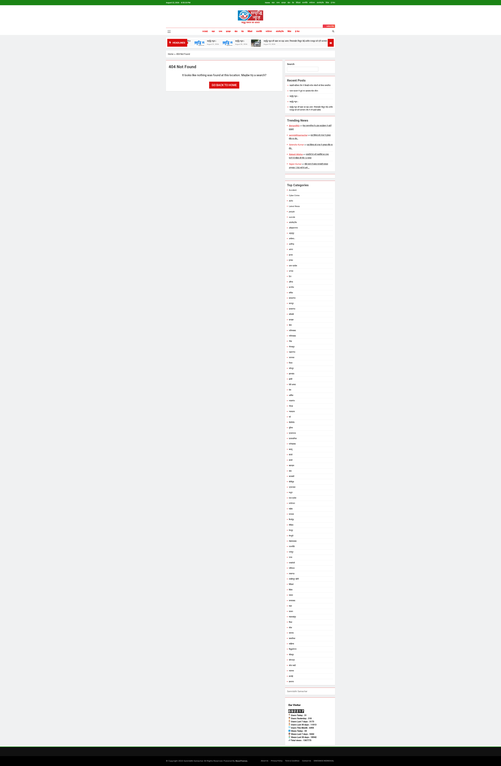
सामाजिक (292, 638)
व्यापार (291, 595)
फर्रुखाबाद (292, 444)
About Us (264, 761)
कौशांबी (291, 314)
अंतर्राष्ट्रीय (320, 3)
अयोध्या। (292, 238)
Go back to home (224, 85)
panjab (292, 211)
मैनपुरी (291, 536)
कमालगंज (292, 298)
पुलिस (291, 428)
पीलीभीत (291, 422)
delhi (291, 201)
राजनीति (305, 3)
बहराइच (291, 465)
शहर (273, 3)
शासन (291, 611)
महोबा (291, 509)
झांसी (290, 379)
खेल (289, 3)
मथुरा (291, 492)
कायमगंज (292, 309)
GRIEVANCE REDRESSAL (324, 761)
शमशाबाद (292, 600)
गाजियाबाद (292, 330)
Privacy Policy (276, 761)
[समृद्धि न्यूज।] (302, 43)
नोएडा (291, 406)
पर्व (290, 417)
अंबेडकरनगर (293, 228)
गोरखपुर (292, 347)
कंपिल (291, 293)
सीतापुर (291, 654)
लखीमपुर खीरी (294, 579)
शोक (290, 627)
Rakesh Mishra (296, 154)
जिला (290, 363)
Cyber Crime (294, 195)
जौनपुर (291, 368)
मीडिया (291, 525)
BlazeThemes (241, 761)
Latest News (294, 206)
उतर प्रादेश (293, 266)
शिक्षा (290, 622)
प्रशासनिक (293, 438)
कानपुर (291, 303)
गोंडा (290, 341)
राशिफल (292, 568)
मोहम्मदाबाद (293, 541)
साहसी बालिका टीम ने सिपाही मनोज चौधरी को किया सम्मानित (310, 85)
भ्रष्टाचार (292, 487)
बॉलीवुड (291, 482)
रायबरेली (292, 563)
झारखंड (291, 374)
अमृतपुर (291, 233)
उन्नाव (291, 271)
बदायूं (290, 449)
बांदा (290, 471)
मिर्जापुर (291, 519)
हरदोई (291, 676)
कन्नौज (291, 287)
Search (290, 64)
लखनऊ (291, 573)
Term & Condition (292, 761)
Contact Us (306, 761)
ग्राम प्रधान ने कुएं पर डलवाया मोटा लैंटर (304, 91)
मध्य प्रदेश (292, 498)
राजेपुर (291, 552)
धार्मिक (291, 395)
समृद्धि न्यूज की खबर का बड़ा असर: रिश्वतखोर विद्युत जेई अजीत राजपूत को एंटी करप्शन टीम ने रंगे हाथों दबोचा (253, 41)
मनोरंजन (312, 3)
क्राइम (283, 3)
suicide (292, 217)
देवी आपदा (292, 384)
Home (267, 3)
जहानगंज (292, 352)
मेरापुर (291, 530)
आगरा (291, 249)
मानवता (291, 514)
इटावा (291, 255)
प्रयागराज (292, 433)
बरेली (290, 455)
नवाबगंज (292, 401)
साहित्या (291, 644)
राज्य (278, 3)
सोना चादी (292, 665)
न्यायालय (292, 411)
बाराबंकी (291, 476)
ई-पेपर (333, 3)
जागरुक (291, 357)
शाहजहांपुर (292, 617)
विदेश (327, 3)
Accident (293, 190)
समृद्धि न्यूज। (189, 41)
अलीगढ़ (291, 244)
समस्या (291, 633)
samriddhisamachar (298, 135)
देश (293, 3)
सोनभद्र (292, 660)
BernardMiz (294, 125)
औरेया (291, 282)
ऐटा (290, 276)
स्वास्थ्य (291, 671)
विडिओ (298, 3)
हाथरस (291, 681)
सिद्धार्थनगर (293, 649)
